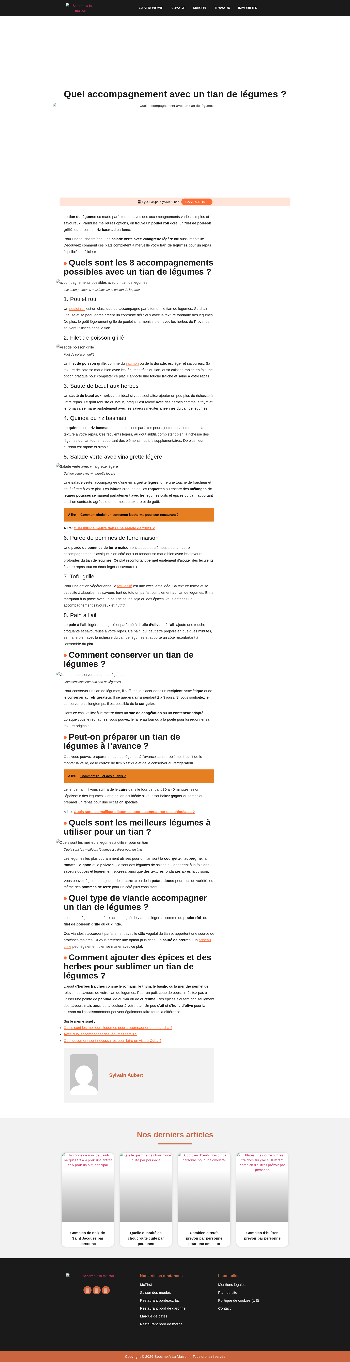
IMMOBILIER (247, 8)
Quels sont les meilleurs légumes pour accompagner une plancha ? (118, 1028)
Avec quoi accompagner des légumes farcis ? (100, 1034)
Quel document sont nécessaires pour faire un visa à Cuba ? (112, 1041)
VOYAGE (178, 8)
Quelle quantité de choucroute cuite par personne (146, 1238)
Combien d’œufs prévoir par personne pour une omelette (204, 1238)
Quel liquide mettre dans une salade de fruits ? (114, 528)
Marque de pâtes (153, 1316)
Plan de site (227, 1293)
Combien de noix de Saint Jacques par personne (87, 1238)
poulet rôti (77, 309)
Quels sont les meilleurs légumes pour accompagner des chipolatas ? (134, 812)
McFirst (146, 1285)
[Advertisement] (175, 46)
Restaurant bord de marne (161, 1324)
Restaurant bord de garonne (163, 1308)
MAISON (199, 8)
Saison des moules (155, 1293)
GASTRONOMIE (151, 8)
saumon (132, 363)
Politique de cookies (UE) (238, 1300)
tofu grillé (124, 586)
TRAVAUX (222, 8)
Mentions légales (231, 1285)
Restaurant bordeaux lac (160, 1300)
